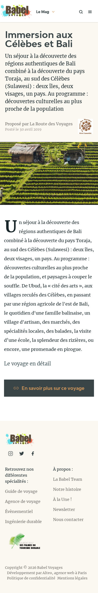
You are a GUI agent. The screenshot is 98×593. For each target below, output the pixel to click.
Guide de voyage (21, 491)
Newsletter (64, 509)
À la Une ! (62, 499)
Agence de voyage (22, 501)
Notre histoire (67, 489)
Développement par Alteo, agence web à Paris (47, 573)
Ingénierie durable (23, 521)
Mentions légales (72, 578)
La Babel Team (67, 479)
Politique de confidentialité (31, 578)
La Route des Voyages (51, 123)
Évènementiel (19, 511)
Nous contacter (68, 519)
